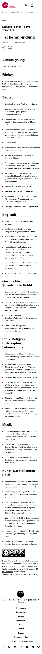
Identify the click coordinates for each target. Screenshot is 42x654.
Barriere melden (21, 637)
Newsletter (21, 620)
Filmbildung (30, 12)
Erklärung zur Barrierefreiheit (21, 641)
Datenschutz (21, 612)
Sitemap (21, 616)
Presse (21, 633)
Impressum (21, 608)
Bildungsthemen (16, 12)
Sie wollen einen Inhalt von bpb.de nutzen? (19, 574)
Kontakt (21, 629)
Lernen (4, 12)
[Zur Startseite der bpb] (9, 7)
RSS (21, 625)
